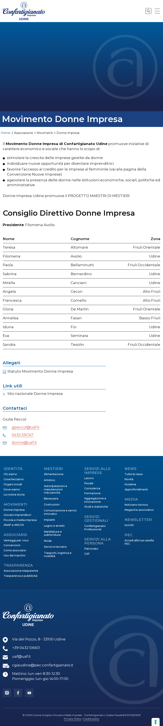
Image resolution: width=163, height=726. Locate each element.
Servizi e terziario (55, 546)
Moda (48, 540)
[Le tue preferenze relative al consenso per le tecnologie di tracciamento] (156, 722)
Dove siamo (12, 489)
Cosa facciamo (14, 479)
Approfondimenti (136, 489)
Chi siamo (10, 474)
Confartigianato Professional (95, 527)
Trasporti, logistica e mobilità (58, 554)
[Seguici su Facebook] (18, 693)
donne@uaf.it (24, 442)
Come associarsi (15, 550)
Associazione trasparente (21, 570)
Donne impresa (14, 509)
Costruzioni (51, 504)
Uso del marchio (14, 555)
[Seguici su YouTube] (29, 693)
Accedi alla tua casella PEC (139, 542)
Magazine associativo (139, 509)
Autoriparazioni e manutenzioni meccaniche (55, 489)
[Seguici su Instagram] (7, 693)
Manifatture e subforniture (53, 533)
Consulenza (92, 488)
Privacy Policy (72, 718)
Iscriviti (129, 525)
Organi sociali (13, 484)
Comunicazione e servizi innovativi (60, 512)
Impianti (49, 519)
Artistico (49, 480)
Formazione (92, 493)
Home (5, 133)
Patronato (91, 548)
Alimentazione (53, 474)
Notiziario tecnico (136, 504)
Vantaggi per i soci (16, 540)
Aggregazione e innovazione (95, 500)
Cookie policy (91, 718)
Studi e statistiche (96, 506)
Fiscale (88, 483)
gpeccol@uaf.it (25, 427)
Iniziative (130, 484)
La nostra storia (14, 494)
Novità (129, 479)
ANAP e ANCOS (14, 524)
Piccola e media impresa (20, 520)
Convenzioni (12, 545)
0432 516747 (22, 435)
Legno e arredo (54, 525)
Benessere (51, 498)
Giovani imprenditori (17, 514)
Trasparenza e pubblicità (20, 575)
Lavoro (89, 478)
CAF (87, 553)
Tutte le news (134, 474)
